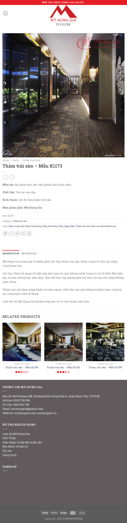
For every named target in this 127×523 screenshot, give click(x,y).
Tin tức (7, 450)
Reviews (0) (28, 253)
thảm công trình (16, 226)
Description (10, 253)
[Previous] (2, 351)
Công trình (9, 455)
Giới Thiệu (9, 438)
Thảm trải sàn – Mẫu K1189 (21, 367)
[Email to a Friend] (23, 233)
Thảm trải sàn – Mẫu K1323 (63, 367)
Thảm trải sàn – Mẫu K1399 (105, 367)
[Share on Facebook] (11, 233)
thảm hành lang (33, 226)
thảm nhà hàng (49, 226)
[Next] (124, 351)
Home (6, 160)
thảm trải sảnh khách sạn (103, 226)
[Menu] (5, 13)
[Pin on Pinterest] (29, 233)
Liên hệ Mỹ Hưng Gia (16, 434)
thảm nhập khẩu (66, 226)
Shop (16, 160)
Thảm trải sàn (31, 160)
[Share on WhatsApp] (5, 233)
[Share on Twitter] (17, 233)
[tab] (10, 253)
